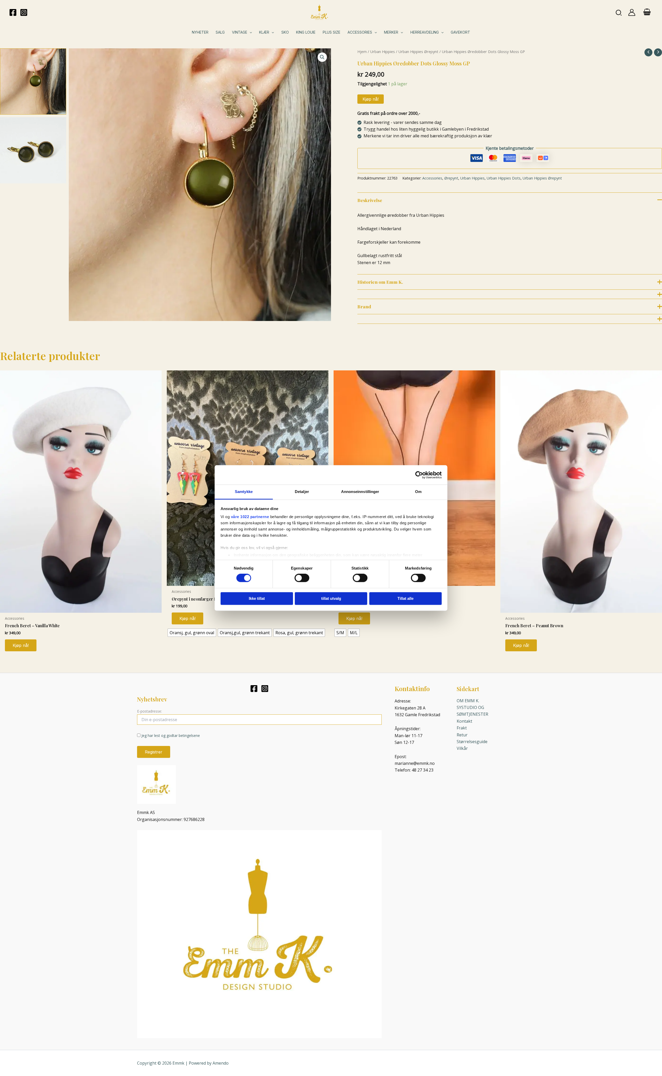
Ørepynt (451, 178)
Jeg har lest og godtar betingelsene (170, 735)
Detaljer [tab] (302, 491)
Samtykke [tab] (244, 491)
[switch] (302, 578)
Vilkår (462, 748)
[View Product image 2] (33, 150)
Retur (462, 735)
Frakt (462, 728)
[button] (619, 12)
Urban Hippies (382, 51)
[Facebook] (13, 12)
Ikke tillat (257, 598)
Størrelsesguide (472, 741)
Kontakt (464, 721)
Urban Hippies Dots (504, 178)
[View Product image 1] (33, 81)
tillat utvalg (331, 598)
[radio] (192, 633)
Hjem (362, 51)
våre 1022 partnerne (250, 516)
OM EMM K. (468, 701)
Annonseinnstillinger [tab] (360, 491)
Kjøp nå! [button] (21, 645)
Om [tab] (418, 491)
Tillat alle (405, 598)
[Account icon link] (632, 12)
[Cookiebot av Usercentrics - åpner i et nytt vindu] (419, 475)
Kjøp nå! (371, 99)
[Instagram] (24, 12)
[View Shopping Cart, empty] (647, 12)
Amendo (221, 1063)
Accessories (432, 178)
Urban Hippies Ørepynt (418, 51)
